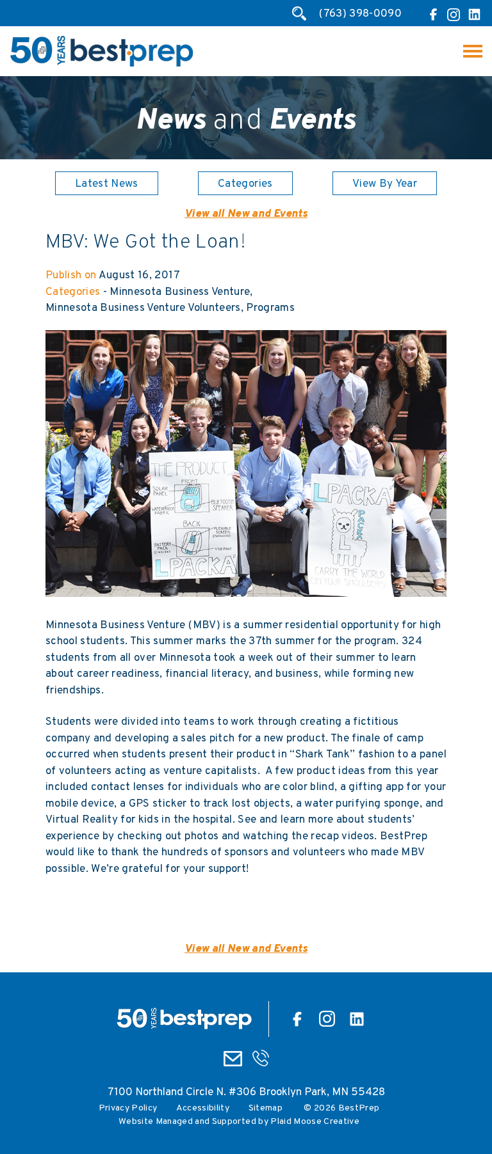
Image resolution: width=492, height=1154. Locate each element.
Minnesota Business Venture (180, 292)
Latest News (106, 184)
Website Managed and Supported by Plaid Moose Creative (239, 1121)
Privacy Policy (128, 1108)
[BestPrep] (101, 65)
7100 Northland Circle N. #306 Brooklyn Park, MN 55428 (246, 1093)
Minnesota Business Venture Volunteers (143, 308)
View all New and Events (246, 214)
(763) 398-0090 (360, 14)
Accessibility (202, 1108)
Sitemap (266, 1108)
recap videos (342, 837)
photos (201, 837)
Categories (245, 184)
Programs (270, 308)
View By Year (384, 184)
